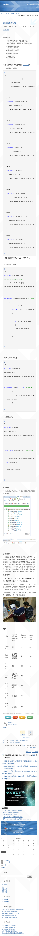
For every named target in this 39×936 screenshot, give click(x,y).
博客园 (3, 13)
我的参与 (4, 888)
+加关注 (3, 867)
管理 (17, 13)
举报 (34, 747)
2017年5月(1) (5, 899)
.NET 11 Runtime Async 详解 (11, 812)
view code (26, 65)
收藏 (31, 747)
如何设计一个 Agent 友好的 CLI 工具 (12, 817)
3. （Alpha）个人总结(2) (8, 929)
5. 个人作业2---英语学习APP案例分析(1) (13, 933)
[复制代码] (5, 73)
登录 (27, 755)
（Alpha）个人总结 (14, 742)
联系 (12, 13)
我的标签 (4, 892)
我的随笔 (4, 884)
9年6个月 (7, 862)
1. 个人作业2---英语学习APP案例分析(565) (13, 910)
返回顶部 (35, 752)
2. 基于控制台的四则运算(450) (10, 911)
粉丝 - (10, 724)
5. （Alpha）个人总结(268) (9, 917)
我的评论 (4, 886)
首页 (7, 13)
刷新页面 (28, 752)
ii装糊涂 (6, 4)
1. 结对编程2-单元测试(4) (9, 925)
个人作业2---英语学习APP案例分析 (18, 740)
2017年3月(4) (5, 901)
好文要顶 (8, 717)
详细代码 (6, 30)
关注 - (15, 724)
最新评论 (4, 890)
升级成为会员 (26, 737)
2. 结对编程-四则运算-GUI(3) (9, 927)
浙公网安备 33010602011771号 (17, 828)
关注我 (15, 717)
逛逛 (33, 755)
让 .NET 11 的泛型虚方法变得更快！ (12, 810)
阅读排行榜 (8, 907)
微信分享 (30, 717)
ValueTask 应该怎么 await (10, 814)
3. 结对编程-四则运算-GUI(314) (10, 913)
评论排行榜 (8, 922)
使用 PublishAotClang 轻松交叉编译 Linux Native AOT (17, 819)
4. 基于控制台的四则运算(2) (9, 931)
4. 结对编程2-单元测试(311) (9, 915)
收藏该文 (22, 717)
